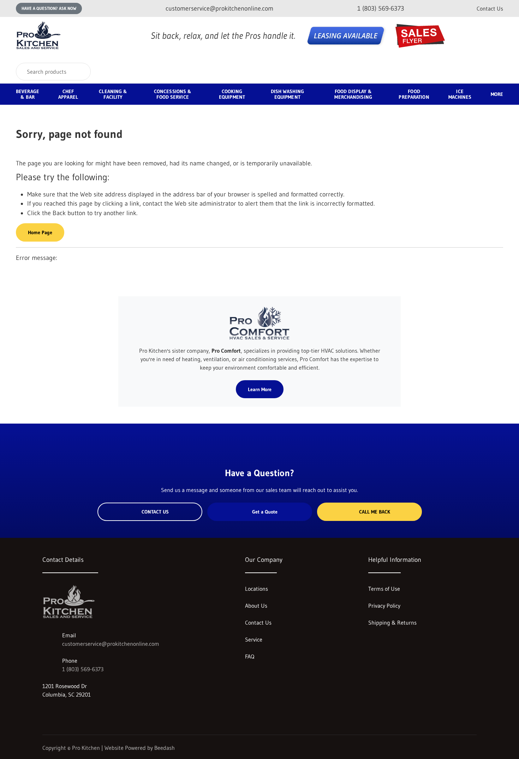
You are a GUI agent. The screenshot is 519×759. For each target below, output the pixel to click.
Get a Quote (265, 512)
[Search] (81, 71)
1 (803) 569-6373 (82, 669)
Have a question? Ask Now (49, 8)
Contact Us (490, 8)
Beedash (164, 747)
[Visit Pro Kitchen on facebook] (60, 711)
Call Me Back (374, 512)
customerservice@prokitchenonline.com (110, 643)
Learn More (260, 389)
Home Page (40, 232)
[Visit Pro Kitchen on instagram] (45, 711)
